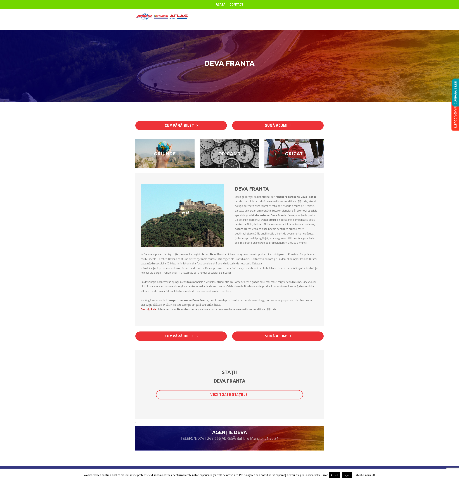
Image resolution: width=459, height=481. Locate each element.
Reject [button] (347, 475)
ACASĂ (220, 4)
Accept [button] (334, 475)
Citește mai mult (365, 475)
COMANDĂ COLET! (455, 115)
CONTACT (236, 4)
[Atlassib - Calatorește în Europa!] (162, 16)
